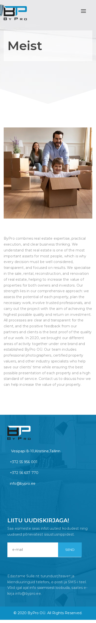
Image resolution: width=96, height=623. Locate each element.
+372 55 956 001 (23, 462)
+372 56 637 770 (24, 473)
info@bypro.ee (22, 483)
